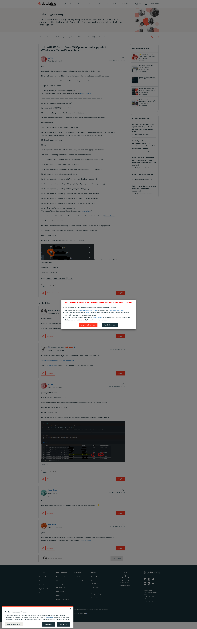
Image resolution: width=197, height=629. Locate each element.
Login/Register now (88, 325)
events (88, 312)
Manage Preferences (14, 624)
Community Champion (116, 310)
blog (94, 317)
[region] (37, 617)
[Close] (70, 609)
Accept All (63, 624)
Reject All (48, 624)
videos (100, 317)
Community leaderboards (88, 310)
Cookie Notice (48, 617)
